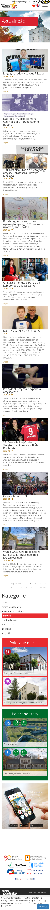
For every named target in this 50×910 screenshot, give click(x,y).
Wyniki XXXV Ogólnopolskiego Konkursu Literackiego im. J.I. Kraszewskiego (21, 554)
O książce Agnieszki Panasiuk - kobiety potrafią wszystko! (22, 284)
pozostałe (6, 628)
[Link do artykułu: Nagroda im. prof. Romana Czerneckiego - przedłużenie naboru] (25, 105)
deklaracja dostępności (21, 1)
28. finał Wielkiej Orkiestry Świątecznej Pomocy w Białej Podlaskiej (21, 445)
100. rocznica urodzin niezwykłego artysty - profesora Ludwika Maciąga (24, 173)
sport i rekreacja (9, 620)
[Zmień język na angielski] (38, 5)
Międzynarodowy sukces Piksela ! (24, 73)
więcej (5, 91)
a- (36, 1)
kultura (7, 615)
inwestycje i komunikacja (13, 611)
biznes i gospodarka (11, 606)
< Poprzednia (15, 583)
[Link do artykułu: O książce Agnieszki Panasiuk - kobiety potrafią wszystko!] (25, 269)
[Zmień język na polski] (34, 5)
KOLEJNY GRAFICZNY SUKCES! (22, 331)
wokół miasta (8, 624)
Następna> (41, 587)
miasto (5, 602)
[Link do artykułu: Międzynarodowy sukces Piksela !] (25, 60)
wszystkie (6, 633)
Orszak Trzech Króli (15, 496)
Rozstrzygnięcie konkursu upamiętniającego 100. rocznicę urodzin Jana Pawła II (23, 224)
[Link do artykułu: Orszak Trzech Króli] (25, 483)
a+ (33, 1)
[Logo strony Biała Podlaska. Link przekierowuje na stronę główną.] (9, 4)
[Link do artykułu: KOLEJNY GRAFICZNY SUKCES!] (25, 317)
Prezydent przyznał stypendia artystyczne (22, 390)
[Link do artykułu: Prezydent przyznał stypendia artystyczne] (25, 376)
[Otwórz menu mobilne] (45, 5)
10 (32, 587)
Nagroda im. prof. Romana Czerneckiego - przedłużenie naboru (21, 121)
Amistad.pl (44, 892)
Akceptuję (43, 906)
